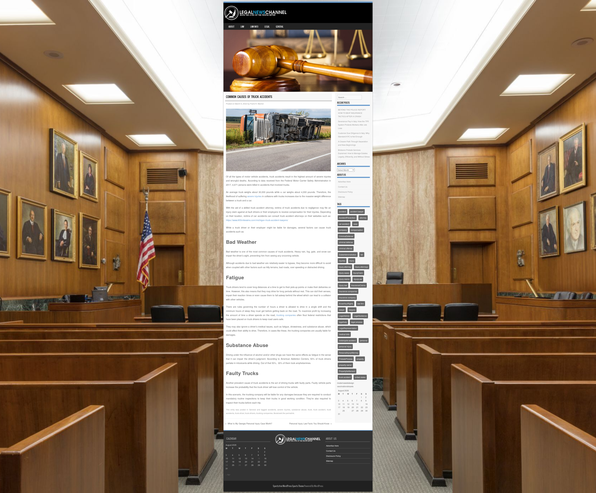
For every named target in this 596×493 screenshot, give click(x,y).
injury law (343, 285)
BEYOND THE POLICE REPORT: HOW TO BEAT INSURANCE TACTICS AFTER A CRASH (352, 113)
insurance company (347, 297)
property (360, 359)
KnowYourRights (346, 303)
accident (342, 211)
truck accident (319, 409)
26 (348, 410)
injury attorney (345, 266)
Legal (267, 26)
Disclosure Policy (345, 191)
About (231, 26)
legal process (356, 322)
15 (362, 404)
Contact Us (342, 186)
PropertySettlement (347, 371)
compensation (357, 230)
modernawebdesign (345, 383)
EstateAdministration (347, 254)
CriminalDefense (346, 236)
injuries (342, 260)
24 (339, 410)
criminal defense (346, 242)
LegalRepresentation (348, 328)
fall (362, 254)
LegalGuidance (360, 315)
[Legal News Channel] (255, 13)
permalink (290, 413)
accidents (272, 409)
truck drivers (250, 413)
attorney (363, 217)
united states (360, 377)
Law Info (254, 26)
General (279, 26)
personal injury (345, 346)
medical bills (344, 334)
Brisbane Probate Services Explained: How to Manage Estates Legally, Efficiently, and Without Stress (354, 153)
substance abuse (299, 409)
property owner (345, 365)
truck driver (239, 413)
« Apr (340, 420)
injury (351, 260)
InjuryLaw (358, 279)
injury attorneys (361, 266)
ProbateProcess (345, 359)
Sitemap (341, 196)
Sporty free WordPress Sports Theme (288, 486)
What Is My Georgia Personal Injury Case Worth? (248, 423)
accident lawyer (356, 211)
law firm (360, 303)
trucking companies (286, 315)
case (355, 224)
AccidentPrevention (347, 217)
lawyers (352, 309)
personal (363, 340)
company (343, 230)
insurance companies (348, 291)
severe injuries (254, 196)
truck (310, 409)
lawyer (342, 309)
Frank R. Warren (257, 103)
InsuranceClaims (358, 285)
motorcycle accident (347, 340)
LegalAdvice (344, 315)
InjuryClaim (358, 273)
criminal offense (345, 248)
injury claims (344, 279)
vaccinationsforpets (345, 386)
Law (242, 26)
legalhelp (343, 322)
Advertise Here (344, 181)
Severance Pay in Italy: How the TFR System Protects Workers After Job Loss (353, 124)
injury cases (344, 273)
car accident (344, 224)
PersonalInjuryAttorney (348, 352)
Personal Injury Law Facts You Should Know (310, 423)
